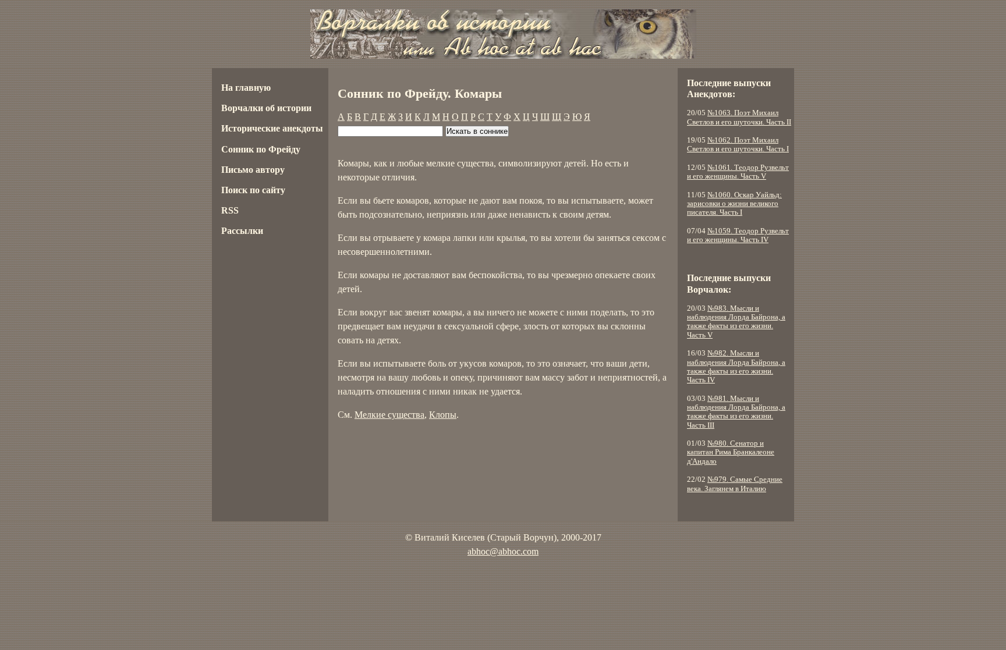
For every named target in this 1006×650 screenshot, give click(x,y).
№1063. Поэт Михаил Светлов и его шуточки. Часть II (739, 117)
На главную (246, 88)
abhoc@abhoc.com (503, 551)
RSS (230, 210)
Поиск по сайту (253, 190)
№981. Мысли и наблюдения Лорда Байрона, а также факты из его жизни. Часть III (736, 412)
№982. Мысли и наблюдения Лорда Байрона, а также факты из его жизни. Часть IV (736, 366)
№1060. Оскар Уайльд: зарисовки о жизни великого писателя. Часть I (734, 204)
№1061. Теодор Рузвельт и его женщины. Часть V (738, 172)
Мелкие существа (389, 415)
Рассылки (242, 231)
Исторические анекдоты (272, 128)
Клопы (442, 415)
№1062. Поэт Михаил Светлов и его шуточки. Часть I (738, 144)
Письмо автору (253, 170)
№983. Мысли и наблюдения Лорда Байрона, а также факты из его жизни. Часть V (736, 321)
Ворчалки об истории (266, 108)
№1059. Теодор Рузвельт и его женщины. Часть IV (738, 235)
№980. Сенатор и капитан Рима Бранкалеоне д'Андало (730, 452)
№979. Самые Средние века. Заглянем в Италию (734, 483)
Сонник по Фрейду (260, 149)
